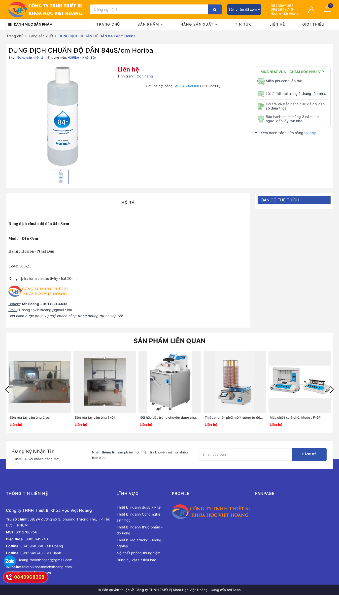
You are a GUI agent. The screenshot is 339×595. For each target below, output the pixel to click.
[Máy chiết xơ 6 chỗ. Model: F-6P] (300, 382)
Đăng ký (309, 454)
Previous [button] (7, 389)
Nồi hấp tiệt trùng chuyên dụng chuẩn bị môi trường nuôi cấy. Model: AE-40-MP (170, 417)
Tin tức (243, 24)
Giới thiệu (313, 24)
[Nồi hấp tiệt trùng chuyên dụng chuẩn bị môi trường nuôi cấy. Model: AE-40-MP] (170, 382)
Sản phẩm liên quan (170, 341)
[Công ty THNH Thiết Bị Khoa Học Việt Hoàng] (46, 9)
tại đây (310, 133)
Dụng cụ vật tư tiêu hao (136, 560)
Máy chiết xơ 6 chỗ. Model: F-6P (295, 417)
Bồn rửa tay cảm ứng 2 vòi (30, 417)
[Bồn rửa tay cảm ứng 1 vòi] (105, 382)
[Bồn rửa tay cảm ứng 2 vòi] (39, 382)
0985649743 (282, 9)
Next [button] (332, 389)
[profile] (211, 511)
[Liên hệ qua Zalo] (10, 561)
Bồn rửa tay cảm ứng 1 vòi (95, 417)
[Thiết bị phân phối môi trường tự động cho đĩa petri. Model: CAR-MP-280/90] (235, 382)
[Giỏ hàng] (327, 10)
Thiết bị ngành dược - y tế (139, 507)
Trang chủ (108, 24)
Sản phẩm (149, 24)
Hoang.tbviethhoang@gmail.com (39, 560)
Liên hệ (277, 24)
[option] (60, 116)
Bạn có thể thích (280, 199)
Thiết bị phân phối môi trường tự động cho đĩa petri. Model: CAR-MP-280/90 (235, 417)
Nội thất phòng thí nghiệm (138, 553)
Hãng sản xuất (197, 24)
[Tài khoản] (311, 9)
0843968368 (282, 5)
